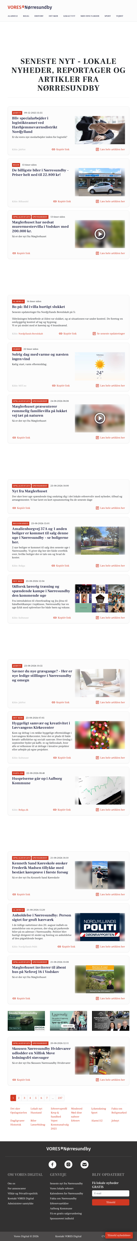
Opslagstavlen (18, 1112)
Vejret (119, 16)
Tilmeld (110, 1202)
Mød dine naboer (90, 16)
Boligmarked (119, 1112)
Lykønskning (98, 1108)
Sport (108, 16)
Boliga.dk (23, 809)
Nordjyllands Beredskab (31, 333)
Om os (11, 1183)
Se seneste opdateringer (111, 333)
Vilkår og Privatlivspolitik (23, 1193)
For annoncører (17, 1188)
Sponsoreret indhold (62, 1218)
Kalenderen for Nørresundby (66, 1193)
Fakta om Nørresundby (63, 1198)
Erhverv (38, 16)
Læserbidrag (38, 1124)
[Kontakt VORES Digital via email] (85, 1164)
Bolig (26, 16)
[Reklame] (26, 1020)
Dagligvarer (17, 1120)
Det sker (53, 16)
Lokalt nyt (69, 16)
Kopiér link (62, 149)
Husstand (36, 1112)
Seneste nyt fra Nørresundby (66, 1183)
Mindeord (76, 1108)
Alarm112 (13, 16)
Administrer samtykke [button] (20, 1203)
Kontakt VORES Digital (21, 1198)
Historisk (15, 1124)
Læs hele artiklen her (112, 149)
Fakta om (116, 1108)
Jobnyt (115, 1120)
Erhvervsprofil (59, 1108)
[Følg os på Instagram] (68, 1164)
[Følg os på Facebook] (52, 1164)
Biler (33, 1120)
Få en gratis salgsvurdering (66, 1213)
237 (60, 1098)
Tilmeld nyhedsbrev (119, 1235)
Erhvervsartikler (59, 1203)
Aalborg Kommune (61, 1208)
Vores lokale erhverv (62, 1188)
